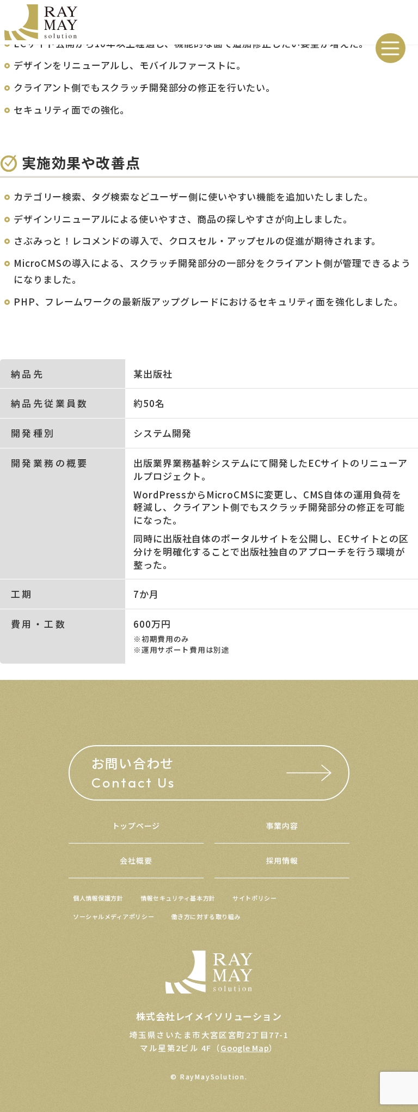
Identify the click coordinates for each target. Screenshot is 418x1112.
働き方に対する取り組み (206, 916)
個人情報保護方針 (98, 898)
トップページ (136, 825)
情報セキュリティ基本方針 (178, 898)
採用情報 (282, 860)
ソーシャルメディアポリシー (113, 916)
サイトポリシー (254, 898)
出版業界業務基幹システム (191, 463)
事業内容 (282, 825)
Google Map (244, 1047)
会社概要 (136, 860)
